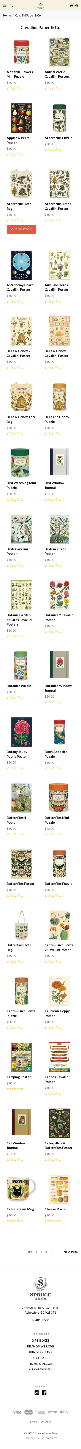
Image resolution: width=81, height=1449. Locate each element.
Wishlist (46, 1422)
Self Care (40, 1358)
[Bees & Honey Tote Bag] (21, 397)
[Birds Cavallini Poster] (21, 529)
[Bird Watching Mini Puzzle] (21, 463)
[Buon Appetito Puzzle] (59, 732)
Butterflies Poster (20, 884)
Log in (34, 1422)
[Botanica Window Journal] (59, 666)
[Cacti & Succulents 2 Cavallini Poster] (59, 925)
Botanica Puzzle (19, 686)
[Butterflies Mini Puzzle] (59, 798)
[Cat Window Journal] (21, 1123)
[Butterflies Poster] (21, 864)
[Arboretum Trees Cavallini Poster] (59, 184)
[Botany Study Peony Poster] (21, 732)
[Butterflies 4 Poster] (21, 798)
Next (71, 1252)
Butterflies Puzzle (58, 884)
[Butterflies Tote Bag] (21, 925)
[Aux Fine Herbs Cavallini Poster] (59, 265)
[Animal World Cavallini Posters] (59, 52)
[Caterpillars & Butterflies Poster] (59, 1123)
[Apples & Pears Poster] (21, 118)
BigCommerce (48, 1438)
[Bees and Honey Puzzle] (59, 397)
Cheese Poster (56, 1209)
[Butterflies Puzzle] (59, 864)
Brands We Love (40, 1346)
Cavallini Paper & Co (28, 15)
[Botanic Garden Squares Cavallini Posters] (21, 595)
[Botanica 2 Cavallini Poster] (59, 595)
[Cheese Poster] (59, 1189)
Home (7, 15)
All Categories (40, 1369)
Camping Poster (19, 1077)
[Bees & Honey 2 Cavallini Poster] (21, 331)
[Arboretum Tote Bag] (21, 184)
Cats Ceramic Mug (20, 1209)
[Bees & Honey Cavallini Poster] (59, 331)
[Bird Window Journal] (59, 463)
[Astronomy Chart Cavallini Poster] (21, 265)
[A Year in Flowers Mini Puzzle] (21, 52)
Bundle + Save (40, 1352)
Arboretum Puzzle (58, 138)
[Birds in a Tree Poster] (59, 529)
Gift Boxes (41, 1340)
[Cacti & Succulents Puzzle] (21, 991)
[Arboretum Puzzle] (59, 118)
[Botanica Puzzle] (21, 666)
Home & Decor (40, 1363)
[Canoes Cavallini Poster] (59, 1057)
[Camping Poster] (21, 1057)
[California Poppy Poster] (59, 991)
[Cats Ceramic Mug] (21, 1189)
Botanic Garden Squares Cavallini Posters (19, 619)
